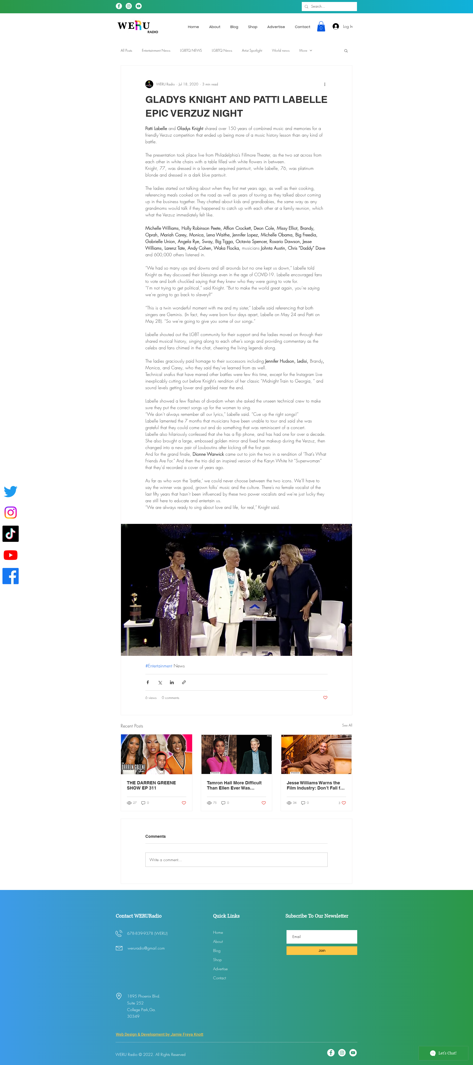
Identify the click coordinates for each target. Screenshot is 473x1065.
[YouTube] (138, 6)
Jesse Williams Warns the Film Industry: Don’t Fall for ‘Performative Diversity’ (316, 785)
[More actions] (325, 84)
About (218, 941)
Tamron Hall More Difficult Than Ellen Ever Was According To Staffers (234, 785)
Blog (216, 950)
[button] (321, 26)
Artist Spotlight (252, 50)
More (303, 50)
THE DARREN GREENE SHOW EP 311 (151, 785)
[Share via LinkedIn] (171, 682)
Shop (217, 959)
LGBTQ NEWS (191, 50)
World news (280, 50)
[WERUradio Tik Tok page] (10, 534)
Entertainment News (156, 50)
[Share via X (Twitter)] (159, 682)
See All (347, 725)
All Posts (126, 50)
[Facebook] (119, 6)
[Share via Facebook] (147, 682)
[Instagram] (129, 6)
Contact (219, 978)
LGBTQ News (222, 50)
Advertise (220, 968)
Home (218, 932)
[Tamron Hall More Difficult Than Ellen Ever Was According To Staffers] (236, 754)
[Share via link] (184, 682)
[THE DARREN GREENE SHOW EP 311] (156, 754)
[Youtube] (10, 555)
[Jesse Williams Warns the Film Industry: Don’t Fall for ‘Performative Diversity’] (316, 754)
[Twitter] (10, 491)
